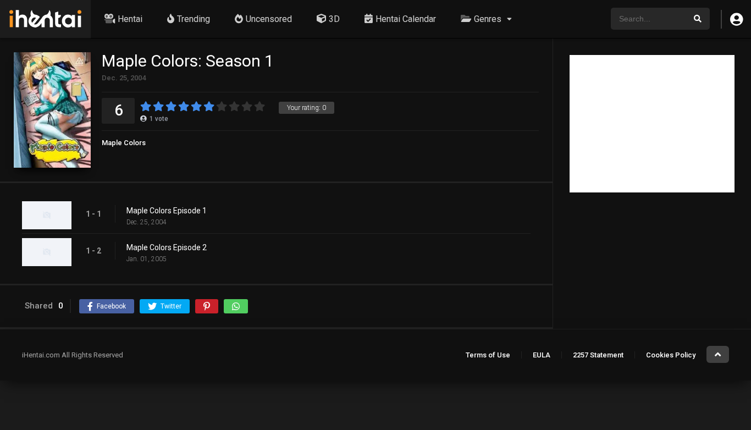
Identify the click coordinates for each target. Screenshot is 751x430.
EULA (541, 355)
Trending (193, 19)
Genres (487, 19)
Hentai (130, 19)
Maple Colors (124, 142)
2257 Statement (598, 355)
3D (334, 19)
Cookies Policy (670, 355)
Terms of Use (488, 355)
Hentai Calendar (405, 19)
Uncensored (269, 19)
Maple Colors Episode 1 (166, 210)
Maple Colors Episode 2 (166, 247)
